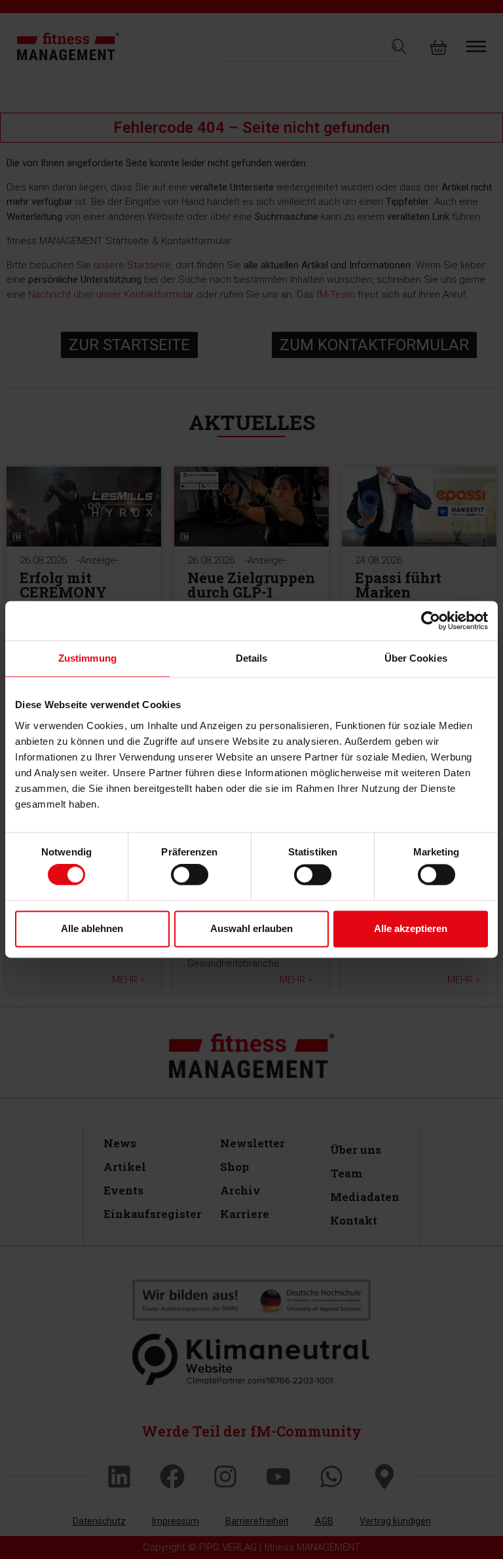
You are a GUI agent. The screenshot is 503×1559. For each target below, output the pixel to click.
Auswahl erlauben (251, 928)
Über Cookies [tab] (415, 658)
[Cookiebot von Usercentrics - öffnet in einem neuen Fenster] (430, 620)
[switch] (189, 875)
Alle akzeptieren (410, 928)
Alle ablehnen (92, 928)
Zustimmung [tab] (87, 658)
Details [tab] (252, 658)
